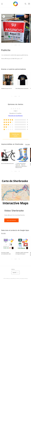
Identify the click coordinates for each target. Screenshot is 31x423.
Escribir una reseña (15, 135)
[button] (2, 4)
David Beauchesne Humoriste (22, 88)
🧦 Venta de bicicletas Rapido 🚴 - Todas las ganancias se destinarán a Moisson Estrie (21, 165)
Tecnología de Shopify (24, 278)
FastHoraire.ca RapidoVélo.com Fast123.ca (13, 278)
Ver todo (27, 144)
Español (14, 272)
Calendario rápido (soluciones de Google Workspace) (22, 253)
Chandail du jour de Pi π (6, 88)
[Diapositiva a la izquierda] (12, 45)
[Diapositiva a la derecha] (19, 45)
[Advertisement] (15, 352)
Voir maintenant (11, 220)
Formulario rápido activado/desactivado (6, 253)
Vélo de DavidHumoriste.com (7, 163)
